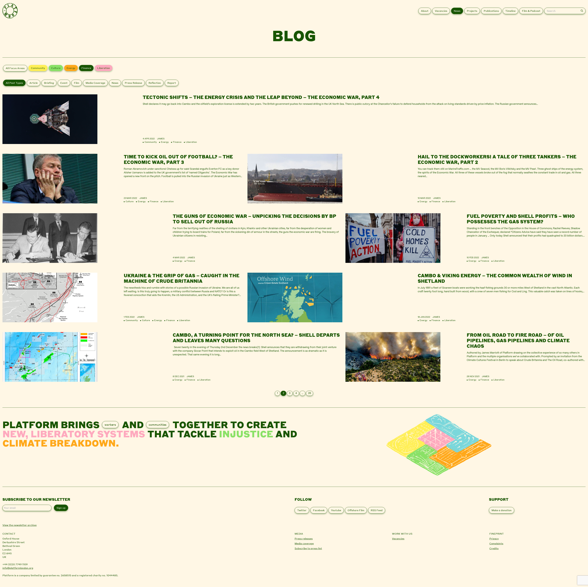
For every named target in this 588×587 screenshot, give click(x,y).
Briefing (49, 82)
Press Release (133, 82)
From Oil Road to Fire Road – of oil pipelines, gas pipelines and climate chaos (518, 340)
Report (171, 82)
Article (33, 82)
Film (76, 82)
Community (38, 68)
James (160, 139)
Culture (55, 68)
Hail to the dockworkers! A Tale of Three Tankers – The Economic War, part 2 (497, 159)
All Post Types (14, 82)
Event (64, 82)
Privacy (494, 538)
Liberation (103, 68)
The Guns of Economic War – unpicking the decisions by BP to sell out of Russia (254, 218)
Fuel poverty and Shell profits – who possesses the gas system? (521, 218)
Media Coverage (95, 82)
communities (157, 424)
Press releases (304, 538)
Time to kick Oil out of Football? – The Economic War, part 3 (178, 159)
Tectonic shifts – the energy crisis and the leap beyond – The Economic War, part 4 (261, 97)
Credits (494, 548)
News (115, 82)
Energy (71, 68)
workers (110, 424)
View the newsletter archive (19, 525)
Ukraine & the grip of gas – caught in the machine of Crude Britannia (181, 278)
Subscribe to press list (308, 548)
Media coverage (304, 543)
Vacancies (398, 538)
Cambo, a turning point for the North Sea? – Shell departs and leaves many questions (256, 337)
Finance (86, 68)
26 (309, 393)
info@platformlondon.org (17, 568)
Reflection (155, 82)
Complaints (496, 543)
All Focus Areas (15, 68)
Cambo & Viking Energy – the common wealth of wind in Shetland (495, 278)
